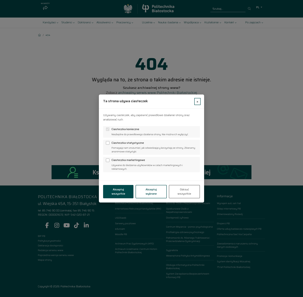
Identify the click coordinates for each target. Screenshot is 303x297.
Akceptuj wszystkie (118, 191)
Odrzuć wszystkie (184, 191)
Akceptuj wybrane (151, 191)
